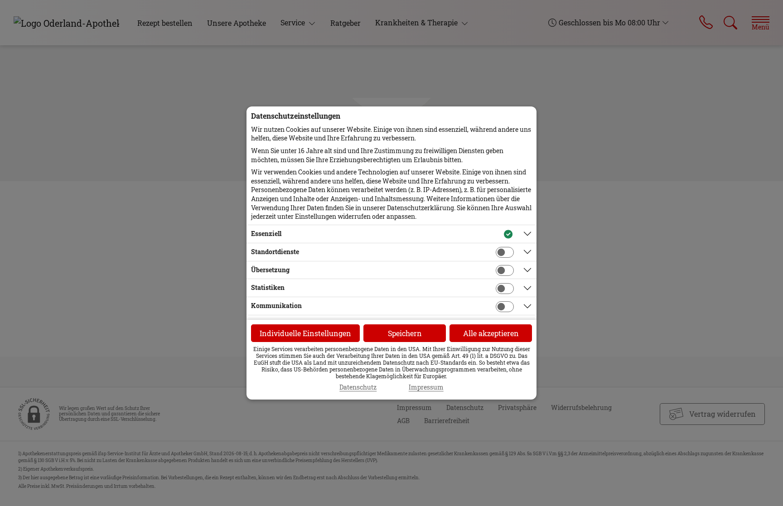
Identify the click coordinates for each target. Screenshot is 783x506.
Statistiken (268, 287)
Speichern (405, 333)
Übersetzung (270, 269)
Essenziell (266, 233)
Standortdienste (275, 251)
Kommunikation (276, 305)
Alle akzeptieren (491, 333)
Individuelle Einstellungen (305, 333)
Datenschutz (358, 387)
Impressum (426, 387)
